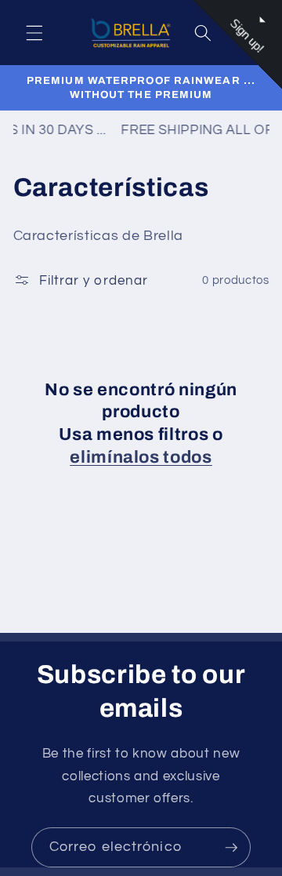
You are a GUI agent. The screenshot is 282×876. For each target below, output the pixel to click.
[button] (34, 33)
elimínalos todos (141, 457)
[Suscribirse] (231, 847)
